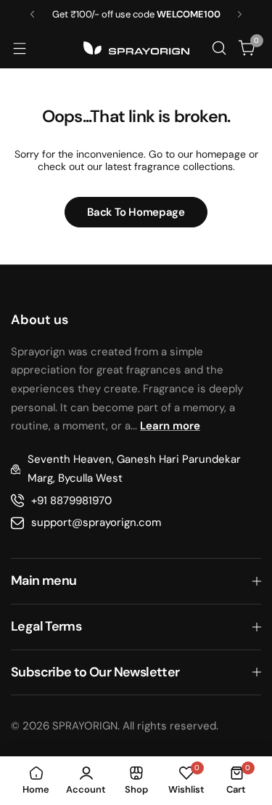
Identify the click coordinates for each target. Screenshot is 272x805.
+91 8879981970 (71, 500)
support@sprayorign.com (96, 522)
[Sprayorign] (136, 47)
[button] (32, 14)
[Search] (219, 48)
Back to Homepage (135, 212)
